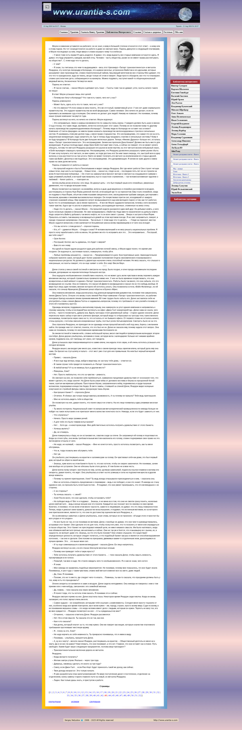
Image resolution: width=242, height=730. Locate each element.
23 (124, 692)
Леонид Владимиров (181, 127)
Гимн (174, 171)
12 (82, 692)
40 (94, 695)
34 (72, 695)
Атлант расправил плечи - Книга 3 (185, 165)
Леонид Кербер (178, 130)
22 (120, 692)
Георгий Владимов (180, 123)
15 (94, 692)
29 (147, 692)
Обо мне (179, 32)
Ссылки (137, 32)
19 (109, 692)
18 (105, 692)
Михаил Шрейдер (179, 110)
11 (79, 692)
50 (132, 695)
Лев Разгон (176, 103)
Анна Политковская (181, 116)
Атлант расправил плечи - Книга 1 (185, 155)
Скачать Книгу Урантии (93, 32)
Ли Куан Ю (176, 147)
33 (68, 695)
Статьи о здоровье (152, 32)
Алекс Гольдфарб (179, 144)
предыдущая (55, 701)
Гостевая (168, 32)
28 (143, 692)
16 (97, 692)
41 (98, 695)
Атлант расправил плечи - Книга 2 (185, 160)
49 (128, 695)
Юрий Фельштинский (181, 189)
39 (91, 695)
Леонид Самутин (179, 185)
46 (117, 695)
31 (154, 692)
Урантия (74, 32)
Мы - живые (177, 169)
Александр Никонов (181, 141)
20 (113, 692)
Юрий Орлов (177, 99)
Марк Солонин (178, 134)
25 (132, 692)
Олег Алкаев (177, 113)
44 (109, 695)
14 (90, 692)
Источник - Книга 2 (180, 177)
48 (125, 695)
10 (75, 692)
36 (79, 695)
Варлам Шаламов (180, 89)
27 (139, 692)
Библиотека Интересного (119, 32)
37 (83, 695)
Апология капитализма (181, 180)
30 (150, 692)
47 (121, 695)
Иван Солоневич (179, 120)
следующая (94, 701)
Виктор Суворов (179, 85)
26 (135, 692)
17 (101, 692)
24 (128, 692)
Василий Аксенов (179, 96)
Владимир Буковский (181, 106)
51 (136, 695)
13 (86, 692)
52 (140, 695)
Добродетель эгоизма (180, 183)
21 (116, 692)
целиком (75, 701)
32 (158, 692)
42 (102, 695)
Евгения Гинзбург (180, 92)
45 (113, 695)
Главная (64, 32)
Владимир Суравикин (181, 137)
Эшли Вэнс (176, 192)
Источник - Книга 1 (180, 174)
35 (75, 695)
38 (87, 695)
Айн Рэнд (175, 151)
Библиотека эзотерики (185, 199)
